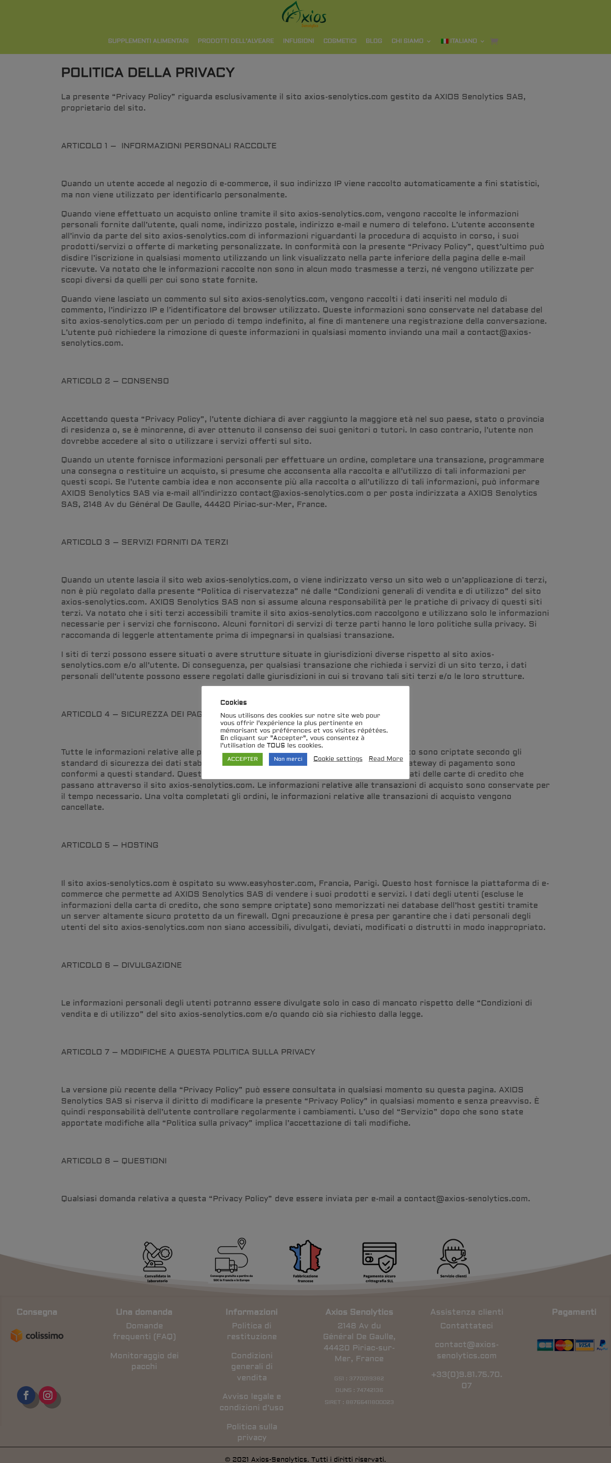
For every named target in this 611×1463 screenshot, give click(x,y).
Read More (386, 759)
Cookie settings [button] (337, 759)
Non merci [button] (288, 759)
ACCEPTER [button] (242, 759)
